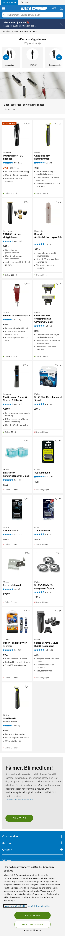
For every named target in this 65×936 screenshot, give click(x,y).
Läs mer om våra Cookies (15, 906)
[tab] (9, 2)
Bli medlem (19, 818)
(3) (50, 244)
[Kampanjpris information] (18, 168)
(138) (20, 241)
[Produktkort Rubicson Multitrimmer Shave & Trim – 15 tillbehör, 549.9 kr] (17, 376)
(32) (50, 163)
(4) (19, 589)
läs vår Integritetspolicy (39, 906)
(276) (20, 163)
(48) (19, 480)
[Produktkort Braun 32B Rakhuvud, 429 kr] (48, 452)
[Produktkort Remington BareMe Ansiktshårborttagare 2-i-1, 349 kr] (48, 213)
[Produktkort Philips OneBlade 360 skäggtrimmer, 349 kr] (48, 135)
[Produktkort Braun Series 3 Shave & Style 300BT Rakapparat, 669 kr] (48, 622)
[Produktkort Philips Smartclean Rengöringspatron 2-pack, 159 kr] (17, 452)
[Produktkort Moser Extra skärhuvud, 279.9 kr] (17, 564)
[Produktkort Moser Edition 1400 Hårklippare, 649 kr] (17, 295)
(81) (50, 534)
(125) (51, 477)
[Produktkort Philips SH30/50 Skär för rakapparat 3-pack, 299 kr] (48, 564)
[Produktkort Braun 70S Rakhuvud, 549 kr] (48, 510)
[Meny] (3, 8)
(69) (50, 404)
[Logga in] (54, 8)
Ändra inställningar (32, 930)
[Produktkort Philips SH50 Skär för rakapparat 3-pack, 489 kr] (48, 376)
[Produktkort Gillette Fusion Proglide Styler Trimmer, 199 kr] (17, 622)
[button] (39, 43)
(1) (19, 725)
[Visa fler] (59, 57)
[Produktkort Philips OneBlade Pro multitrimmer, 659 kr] (17, 697)
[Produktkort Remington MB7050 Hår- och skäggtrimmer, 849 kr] (17, 213)
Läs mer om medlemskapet (19, 799)
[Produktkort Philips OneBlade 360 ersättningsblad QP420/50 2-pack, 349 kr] (48, 295)
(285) (20, 404)
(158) (51, 650)
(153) (20, 534)
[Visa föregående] (6, 57)
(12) (50, 326)
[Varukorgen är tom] (61, 8)
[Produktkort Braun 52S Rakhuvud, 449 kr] (17, 510)
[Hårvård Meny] (12, 31)
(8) (50, 592)
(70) (19, 319)
